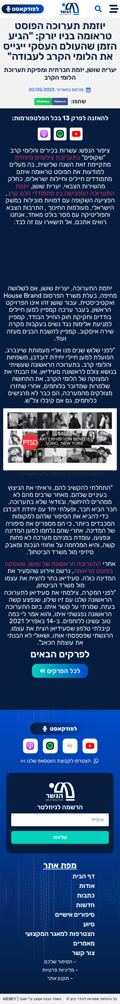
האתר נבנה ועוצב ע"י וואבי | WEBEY (32, 999)
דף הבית (83, 876)
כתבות (86, 895)
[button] (60, 101)
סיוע (89, 924)
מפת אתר (60, 865)
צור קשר (83, 953)
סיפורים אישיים (75, 914)
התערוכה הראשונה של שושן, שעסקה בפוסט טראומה (59, 567)
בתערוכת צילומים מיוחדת (47, 157)
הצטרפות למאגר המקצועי (60, 933)
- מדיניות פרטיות (60, 970)
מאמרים (84, 943)
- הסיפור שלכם (60, 962)
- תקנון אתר (60, 978)
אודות (87, 885)
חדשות (85, 905)
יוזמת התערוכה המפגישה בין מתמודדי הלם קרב (60, 189)
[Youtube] (90, 746)
